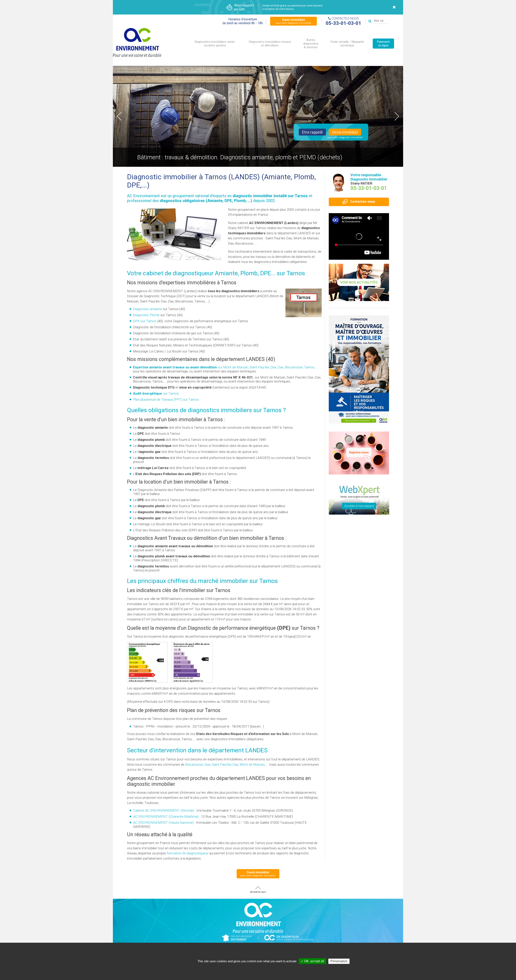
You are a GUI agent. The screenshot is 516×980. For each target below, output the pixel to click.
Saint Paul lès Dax (225, 764)
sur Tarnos (156, 393)
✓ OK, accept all (312, 961)
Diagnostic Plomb (146, 315)
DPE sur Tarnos (144, 321)
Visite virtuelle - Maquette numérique (347, 43)
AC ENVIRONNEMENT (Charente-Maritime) (166, 816)
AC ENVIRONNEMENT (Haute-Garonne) (163, 822)
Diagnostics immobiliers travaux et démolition (270, 43)
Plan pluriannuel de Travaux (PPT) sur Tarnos (166, 399)
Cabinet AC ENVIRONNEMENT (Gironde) (163, 810)
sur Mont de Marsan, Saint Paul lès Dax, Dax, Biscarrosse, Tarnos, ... (225, 367)
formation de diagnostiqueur (187, 853)
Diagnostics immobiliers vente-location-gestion (215, 43)
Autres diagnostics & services (310, 43)
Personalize (338, 961)
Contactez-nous (362, 201)
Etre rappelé (312, 132)
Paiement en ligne (383, 43)
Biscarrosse (194, 764)
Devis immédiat (345, 132)
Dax (207, 764)
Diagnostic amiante (147, 309)
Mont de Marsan (252, 764)
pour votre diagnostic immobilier (293, 21)
